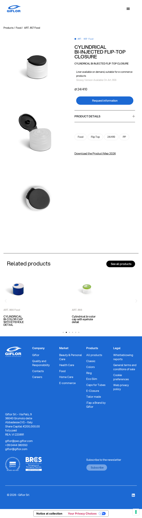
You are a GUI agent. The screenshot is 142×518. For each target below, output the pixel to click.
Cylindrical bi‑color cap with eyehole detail (84, 319)
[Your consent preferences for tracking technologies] (136, 512)
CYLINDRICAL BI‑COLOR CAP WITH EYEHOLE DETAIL (13, 320)
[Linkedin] (133, 495)
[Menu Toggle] (128, 8)
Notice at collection (49, 513)
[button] (5, 301)
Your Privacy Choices (82, 513)
